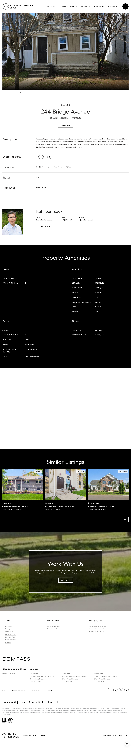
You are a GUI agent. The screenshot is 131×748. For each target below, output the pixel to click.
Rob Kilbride (9, 631)
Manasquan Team (11, 640)
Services (83, 6)
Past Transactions (53, 629)
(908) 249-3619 (66, 220)
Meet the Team (68, 6)
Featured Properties (53, 626)
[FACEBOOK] (110, 690)
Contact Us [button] (65, 580)
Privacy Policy (123, 735)
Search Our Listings (18, 691)
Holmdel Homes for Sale (96, 629)
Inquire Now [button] (65, 125)
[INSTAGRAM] (115, 690)
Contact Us (49, 691)
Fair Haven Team (10, 637)
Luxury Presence (38, 735)
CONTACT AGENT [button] (45, 226)
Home (4, 691)
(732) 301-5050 (99, 681)
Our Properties (50, 6)
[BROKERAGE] (126, 690)
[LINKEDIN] (121, 690)
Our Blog (8, 642)
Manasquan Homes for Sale (98, 626)
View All (123, 519)
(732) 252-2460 (35, 681)
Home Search (98, 6)
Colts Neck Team (10, 634)
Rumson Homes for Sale (96, 631)
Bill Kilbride (8, 626)
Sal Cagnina (9, 629)
